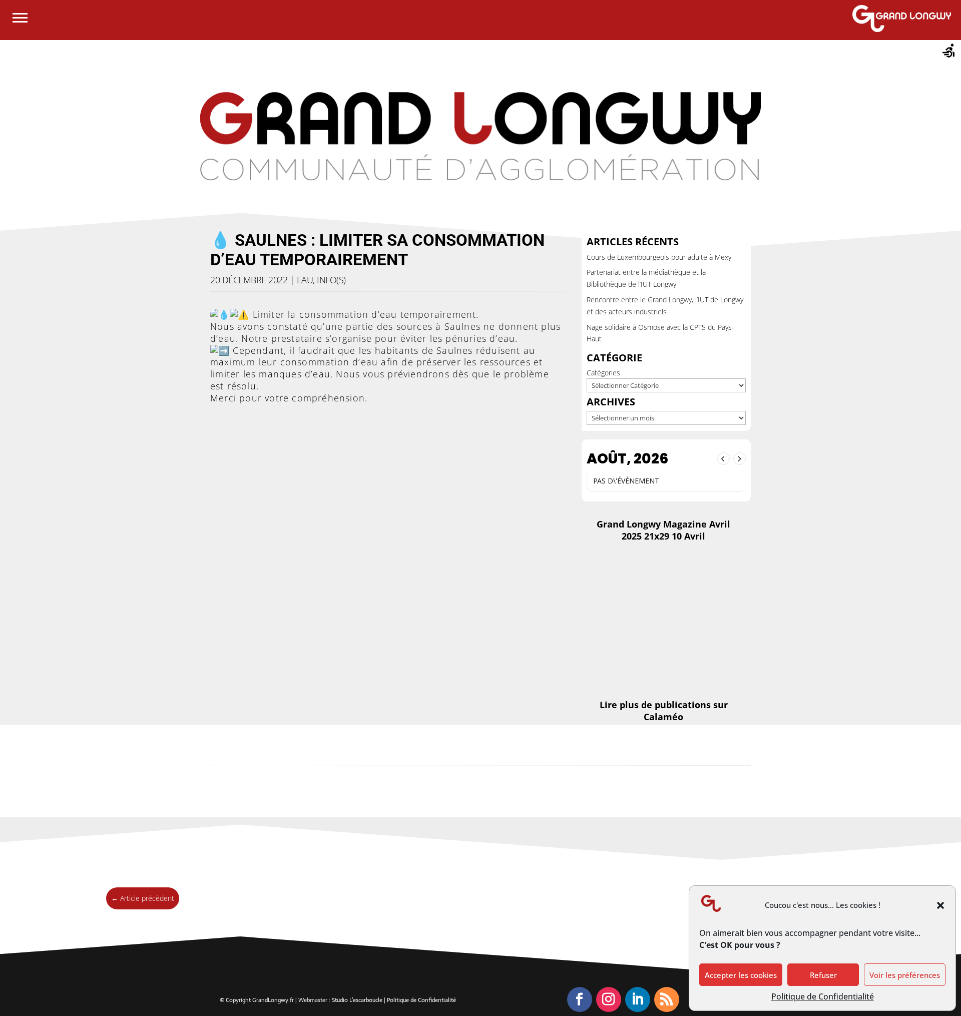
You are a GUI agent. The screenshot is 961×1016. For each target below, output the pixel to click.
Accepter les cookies (741, 975)
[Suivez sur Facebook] (579, 999)
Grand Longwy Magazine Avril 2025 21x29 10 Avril (663, 530)
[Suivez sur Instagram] (608, 999)
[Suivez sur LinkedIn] (637, 999)
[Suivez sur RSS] (666, 999)
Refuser (823, 975)
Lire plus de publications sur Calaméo (664, 711)
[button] (940, 905)
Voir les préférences (904, 975)
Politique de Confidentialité (822, 996)
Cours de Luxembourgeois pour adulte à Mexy (659, 257)
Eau (305, 280)
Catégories (603, 372)
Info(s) (331, 280)
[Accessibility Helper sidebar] (949, 52)
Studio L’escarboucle (358, 1000)
